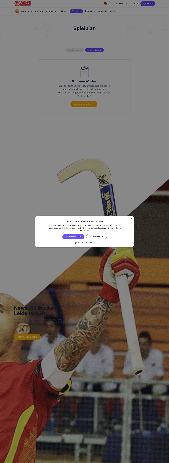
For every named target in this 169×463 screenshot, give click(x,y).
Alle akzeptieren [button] (73, 236)
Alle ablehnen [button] (96, 236)
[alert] (84, 231)
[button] (85, 243)
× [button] (131, 218)
